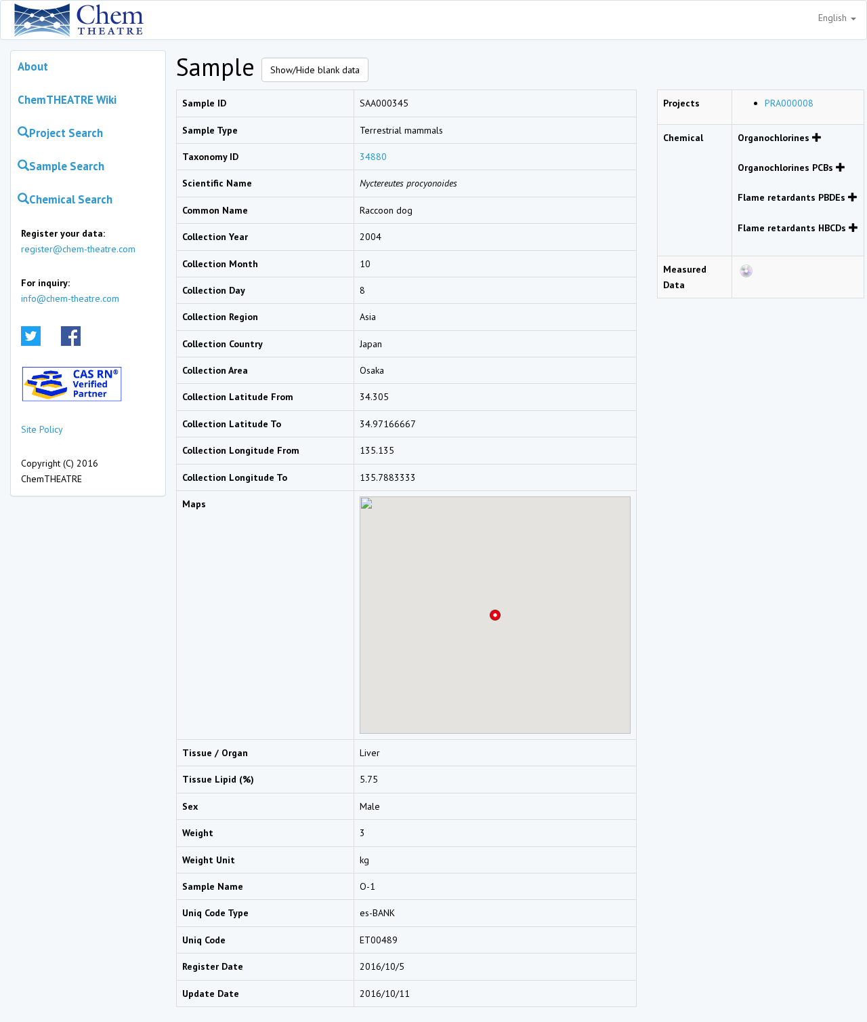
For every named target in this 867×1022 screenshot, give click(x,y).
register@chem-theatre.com (78, 249)
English (833, 18)
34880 (373, 157)
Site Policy (42, 429)
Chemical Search (70, 199)
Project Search (66, 132)
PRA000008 (789, 103)
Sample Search (66, 166)
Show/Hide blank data (315, 70)
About (33, 66)
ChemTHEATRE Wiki (67, 99)
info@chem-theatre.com (70, 298)
